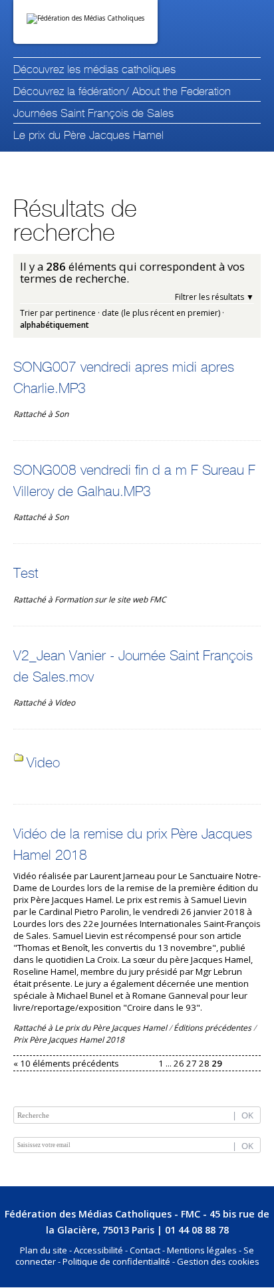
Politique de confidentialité (116, 1261)
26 (179, 1063)
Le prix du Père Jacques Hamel (88, 136)
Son (61, 414)
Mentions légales (202, 1250)
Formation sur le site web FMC (110, 599)
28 (204, 1063)
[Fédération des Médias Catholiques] (85, 22)
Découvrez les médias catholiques (94, 70)
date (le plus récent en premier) (161, 313)
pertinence (75, 313)
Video (65, 702)
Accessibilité (98, 1250)
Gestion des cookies (218, 1261)
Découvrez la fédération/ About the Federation (122, 92)
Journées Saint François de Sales (93, 114)
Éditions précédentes (212, 1027)
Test (25, 574)
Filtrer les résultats (209, 297)
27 (191, 1063)
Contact (145, 1250)
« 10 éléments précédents (66, 1063)
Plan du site (43, 1250)
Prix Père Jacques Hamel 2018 (68, 1039)
